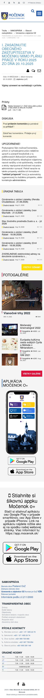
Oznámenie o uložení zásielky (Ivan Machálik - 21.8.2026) (19, 211)
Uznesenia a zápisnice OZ (26, 33)
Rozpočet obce (7, 619)
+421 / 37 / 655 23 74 (22, 635)
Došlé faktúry (7, 610)
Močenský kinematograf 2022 (30, 326)
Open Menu (39, 13)
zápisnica (19, 79)
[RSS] (14, 2)
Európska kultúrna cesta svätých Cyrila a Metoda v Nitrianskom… (31, 343)
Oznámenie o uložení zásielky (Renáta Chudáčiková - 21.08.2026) (20, 200)
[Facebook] (4, 2)
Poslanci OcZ (19, 586)
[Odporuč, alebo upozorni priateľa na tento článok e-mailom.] (39, 71)
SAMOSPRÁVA (16, 30)
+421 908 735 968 (22, 638)
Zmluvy (4, 607)
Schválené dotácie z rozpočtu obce (15, 614)
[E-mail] (23, 2)
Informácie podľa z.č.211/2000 (17, 597)
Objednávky (6, 612)
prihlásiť (9, 126)
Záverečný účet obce (10, 622)
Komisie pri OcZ (31, 591)
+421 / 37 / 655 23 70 (27, 632)
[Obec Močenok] (28, 71)
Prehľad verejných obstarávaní (13, 617)
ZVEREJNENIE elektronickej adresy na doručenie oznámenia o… (21, 255)
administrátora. (19, 180)
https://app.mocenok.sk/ (22, 533)
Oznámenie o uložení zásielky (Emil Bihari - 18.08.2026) (19, 244)
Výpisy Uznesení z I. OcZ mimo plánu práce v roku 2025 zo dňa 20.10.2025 (25, 106)
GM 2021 (25, 355)
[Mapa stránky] (18, 2)
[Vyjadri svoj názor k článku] (33, 71)
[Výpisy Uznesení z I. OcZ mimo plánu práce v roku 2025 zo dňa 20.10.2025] (4, 107)
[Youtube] (9, 2)
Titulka (4, 30)
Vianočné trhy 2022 (17, 313)
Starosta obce (6, 586)
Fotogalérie (16, 274)
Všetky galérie (32, 373)
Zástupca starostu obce (10, 589)
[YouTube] (23, 684)
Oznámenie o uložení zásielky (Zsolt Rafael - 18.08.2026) (19, 233)
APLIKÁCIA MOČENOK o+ (15, 383)
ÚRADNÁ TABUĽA (13, 191)
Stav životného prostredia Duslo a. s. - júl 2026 (22, 222)
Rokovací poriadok (8, 594)
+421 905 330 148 (24, 645)
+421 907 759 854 (26, 642)
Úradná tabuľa (8, 205)
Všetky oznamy (32, 267)
